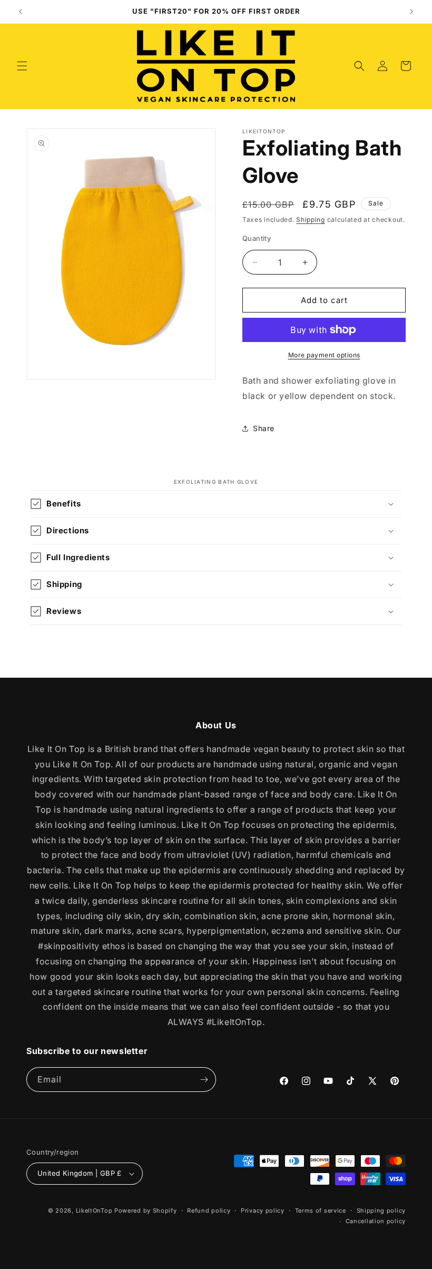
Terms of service (320, 1210)
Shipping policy (381, 1210)
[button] (22, 65)
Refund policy (208, 1210)
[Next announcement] (411, 11)
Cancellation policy (376, 1221)
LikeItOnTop (94, 1210)
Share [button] (263, 428)
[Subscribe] (203, 1079)
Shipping (310, 219)
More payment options (324, 355)
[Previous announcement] (20, 11)
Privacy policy (262, 1210)
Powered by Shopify (145, 1210)
